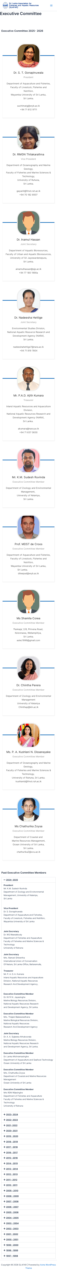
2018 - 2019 (12, 1141)
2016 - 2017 (12, 1152)
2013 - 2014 (12, 1169)
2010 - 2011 (11, 1185)
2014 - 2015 (12, 1163)
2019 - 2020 (12, 1136)
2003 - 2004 (12, 1223)
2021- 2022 (11, 1125)
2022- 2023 (12, 1120)
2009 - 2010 (12, 1190)
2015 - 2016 (12, 1158)
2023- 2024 (12, 1114)
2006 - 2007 (12, 1207)
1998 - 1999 (12, 1250)
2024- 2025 (12, 880)
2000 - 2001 (12, 1239)
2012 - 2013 (12, 1174)
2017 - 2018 (12, 1147)
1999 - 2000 (12, 1245)
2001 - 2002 (12, 1234)
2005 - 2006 (12, 1212)
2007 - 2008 (12, 1201)
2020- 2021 (12, 1130)
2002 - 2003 (12, 1228)
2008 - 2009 (12, 1196)
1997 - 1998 (12, 1256)
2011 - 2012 (11, 1180)
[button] (28, 880)
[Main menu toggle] (51, 5)
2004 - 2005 (12, 1218)
